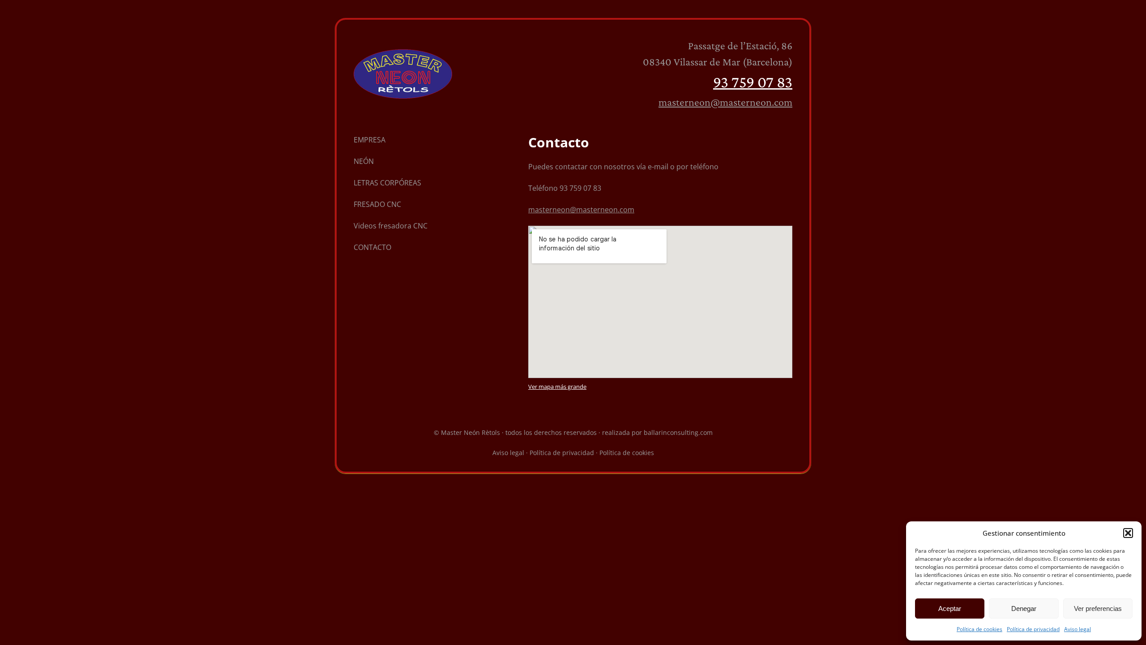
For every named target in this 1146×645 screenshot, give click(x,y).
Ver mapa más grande (557, 387)
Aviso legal (1077, 629)
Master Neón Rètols (470, 432)
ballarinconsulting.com (678, 432)
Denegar (1023, 608)
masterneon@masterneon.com (725, 102)
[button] (1128, 533)
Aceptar (949, 608)
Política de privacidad (1033, 629)
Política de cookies (979, 629)
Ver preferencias (1098, 608)
